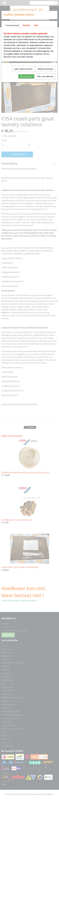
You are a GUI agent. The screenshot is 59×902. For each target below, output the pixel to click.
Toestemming (12, 25)
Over (36, 25)
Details (26, 25)
